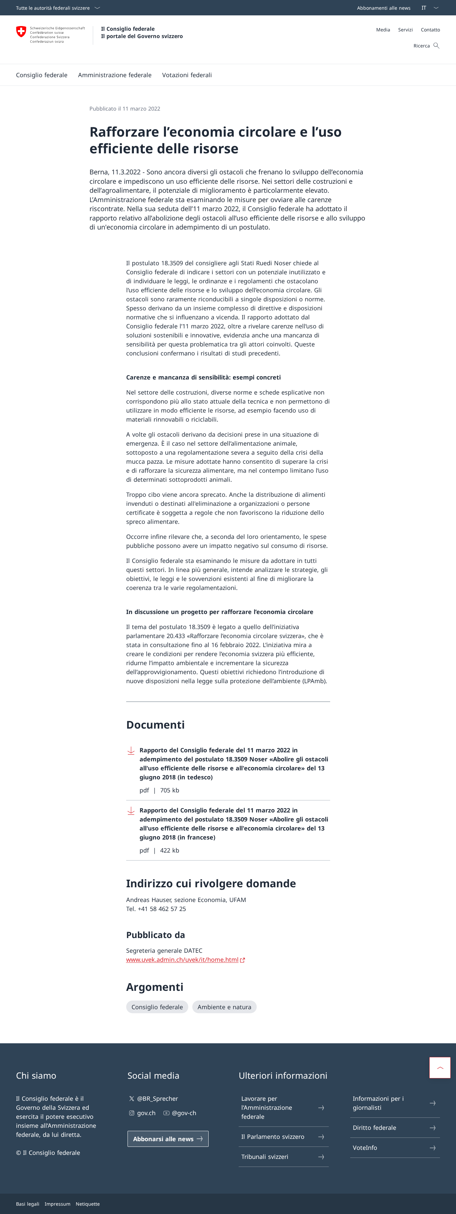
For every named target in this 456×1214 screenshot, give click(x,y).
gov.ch (146, 1113)
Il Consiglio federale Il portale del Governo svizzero (142, 32)
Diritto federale (374, 1127)
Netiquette (88, 1204)
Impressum (57, 1204)
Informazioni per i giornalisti (378, 1102)
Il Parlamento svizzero (272, 1136)
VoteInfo (365, 1148)
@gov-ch (184, 1113)
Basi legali (27, 1204)
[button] (42, 75)
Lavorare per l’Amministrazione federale (266, 1107)
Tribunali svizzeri (264, 1157)
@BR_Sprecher (157, 1098)
